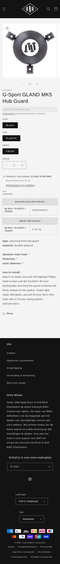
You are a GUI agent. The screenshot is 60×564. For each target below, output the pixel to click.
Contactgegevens (19, 557)
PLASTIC (11, 138)
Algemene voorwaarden (20, 360)
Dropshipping (14, 368)
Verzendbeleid (44, 552)
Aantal (5, 158)
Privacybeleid (46, 547)
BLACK (10, 125)
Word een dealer (16, 383)
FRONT (10, 151)
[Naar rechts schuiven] (37, 84)
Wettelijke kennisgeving (41, 557)
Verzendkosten (9, 114)
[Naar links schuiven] (22, 84)
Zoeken (11, 353)
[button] (4, 9)
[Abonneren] (49, 467)
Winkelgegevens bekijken (20, 185)
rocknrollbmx (28, 543)
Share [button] (9, 313)
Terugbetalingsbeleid (27, 547)
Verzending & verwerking (21, 375)
